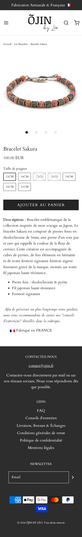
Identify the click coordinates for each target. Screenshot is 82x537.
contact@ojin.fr (41, 365)
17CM (39, 177)
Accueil (7, 44)
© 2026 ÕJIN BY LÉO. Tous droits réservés (41, 522)
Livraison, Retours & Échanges (41, 425)
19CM (69, 177)
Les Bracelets (21, 44)
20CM (10, 187)
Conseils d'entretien (41, 417)
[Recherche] (66, 23)
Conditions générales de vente (41, 432)
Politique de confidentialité (41, 440)
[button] (41, 90)
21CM (24, 187)
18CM (54, 177)
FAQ (41, 410)
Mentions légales (41, 447)
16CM (24, 177)
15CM (10, 177)
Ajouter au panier (41, 204)
